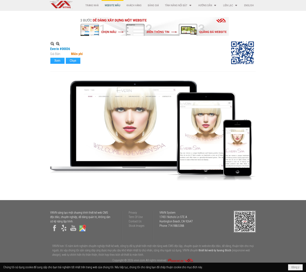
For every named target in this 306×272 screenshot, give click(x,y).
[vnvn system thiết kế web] (61, 8)
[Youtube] (73, 231)
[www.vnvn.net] (180, 260)
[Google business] (82, 231)
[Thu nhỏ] (52, 43)
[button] (178, 5)
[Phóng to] (58, 43)
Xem (57, 61)
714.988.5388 (176, 225)
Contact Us (135, 221)
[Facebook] (54, 231)
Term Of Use (136, 217)
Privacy (133, 212)
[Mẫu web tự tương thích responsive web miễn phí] (153, 35)
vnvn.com (139, 260)
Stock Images (136, 225)
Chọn (73, 61)
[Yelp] (64, 231)
